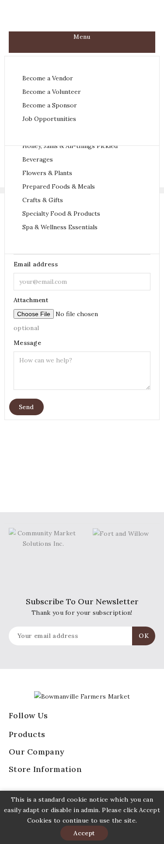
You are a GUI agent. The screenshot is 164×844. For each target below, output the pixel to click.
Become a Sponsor (49, 105)
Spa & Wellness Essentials (60, 227)
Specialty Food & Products (61, 213)
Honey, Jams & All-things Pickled (70, 146)
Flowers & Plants (47, 173)
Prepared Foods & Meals (58, 186)
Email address (36, 264)
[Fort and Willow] (121, 533)
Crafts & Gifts (42, 200)
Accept (83, 833)
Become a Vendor (47, 78)
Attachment (31, 300)
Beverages (37, 159)
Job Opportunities (49, 119)
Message (27, 343)
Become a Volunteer (51, 92)
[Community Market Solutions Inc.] (43, 537)
